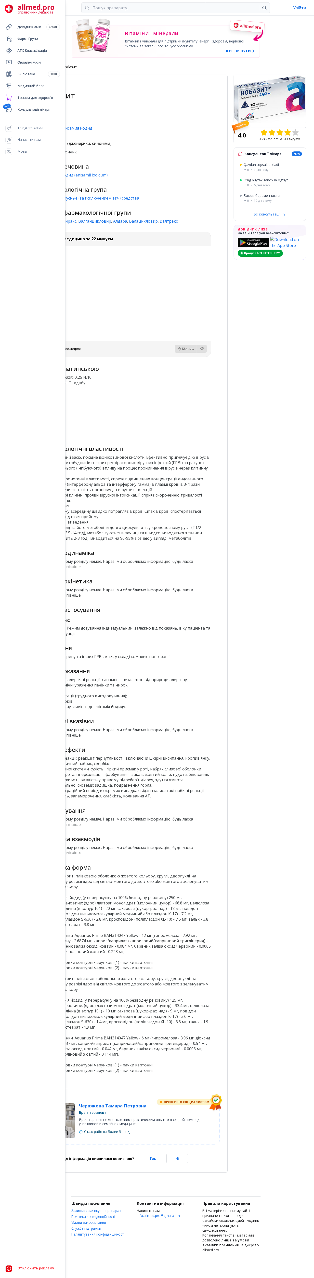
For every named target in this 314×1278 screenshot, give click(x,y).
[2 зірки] (271, 132)
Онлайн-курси (29, 62)
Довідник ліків (37, 27)
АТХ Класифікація (32, 50)
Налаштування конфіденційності (98, 1234)
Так (152, 1158)
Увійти (299, 8)
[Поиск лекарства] (264, 8)
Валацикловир (143, 221)
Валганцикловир (94, 221)
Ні (177, 1158)
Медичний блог (30, 85)
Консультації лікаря (33, 109)
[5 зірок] (295, 132)
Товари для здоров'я (35, 97)
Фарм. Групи (27, 38)
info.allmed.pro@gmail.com (158, 1215)
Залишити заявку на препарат (96, 1210)
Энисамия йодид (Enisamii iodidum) (74, 175)
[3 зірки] (279, 132)
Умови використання (88, 1222)
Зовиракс (67, 221)
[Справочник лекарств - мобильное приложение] (83, 413)
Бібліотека (37, 74)
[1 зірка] (264, 132)
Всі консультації (267, 214)
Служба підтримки (86, 1228)
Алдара (120, 221)
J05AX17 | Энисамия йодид (66, 128)
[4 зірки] (287, 132)
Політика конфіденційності (93, 1216)
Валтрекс (169, 221)
